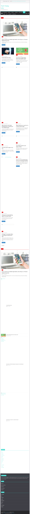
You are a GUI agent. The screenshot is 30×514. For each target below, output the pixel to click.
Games (2, 457)
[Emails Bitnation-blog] (8, 51)
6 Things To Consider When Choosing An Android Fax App (7, 235)
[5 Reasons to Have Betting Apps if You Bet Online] (8, 184)
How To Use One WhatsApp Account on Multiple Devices (22, 160)
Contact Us (2, 486)
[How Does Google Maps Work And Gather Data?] (22, 51)
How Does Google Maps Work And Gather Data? (21, 58)
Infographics (2, 500)
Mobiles (9, 12)
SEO (1, 463)
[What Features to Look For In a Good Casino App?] (22, 94)
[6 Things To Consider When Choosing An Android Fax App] (8, 227)
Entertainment (2, 455)
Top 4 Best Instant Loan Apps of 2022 (21, 146)
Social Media (20, 12)
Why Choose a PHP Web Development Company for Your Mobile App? (7, 126)
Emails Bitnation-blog (6, 57)
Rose (6, 56)
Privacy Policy (2, 488)
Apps (24, 12)
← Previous (2, 245)
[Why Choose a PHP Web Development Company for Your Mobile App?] (8, 94)
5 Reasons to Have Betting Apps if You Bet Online (7, 215)
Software (16, 12)
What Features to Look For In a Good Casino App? (22, 126)
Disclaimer (2, 489)
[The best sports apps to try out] (8, 140)
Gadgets (12, 12)
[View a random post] (28, 13)
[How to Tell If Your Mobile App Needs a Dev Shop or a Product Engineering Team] (15, 28)
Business (2, 452)
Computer (2, 497)
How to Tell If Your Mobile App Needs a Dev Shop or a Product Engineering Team (15, 40)
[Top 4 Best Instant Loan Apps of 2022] (22, 139)
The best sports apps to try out (7, 148)
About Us (2, 483)
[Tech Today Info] (2, 13)
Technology (5, 12)
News (1, 462)
